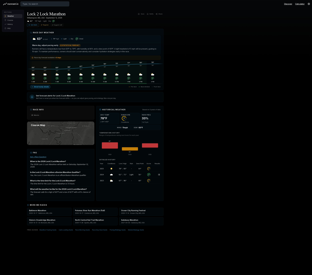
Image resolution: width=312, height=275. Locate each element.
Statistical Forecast (70, 45)
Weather (10, 16)
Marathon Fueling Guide (47, 230)
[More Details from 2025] (102, 168)
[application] (130, 147)
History (10, 24)
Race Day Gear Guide (99, 230)
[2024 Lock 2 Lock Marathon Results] (156, 175)
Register (46, 25)
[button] (95, 97)
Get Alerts (34, 25)
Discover (288, 4)
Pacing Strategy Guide (118, 230)
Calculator (300, 4)
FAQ (8, 28)
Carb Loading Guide (66, 230)
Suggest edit (58, 25)
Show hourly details (41, 87)
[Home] (10, 3)
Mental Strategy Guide (136, 230)
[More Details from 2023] (102, 180)
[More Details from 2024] (102, 174)
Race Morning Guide (82, 230)
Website (36, 115)
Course (10, 20)
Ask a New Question (38, 157)
